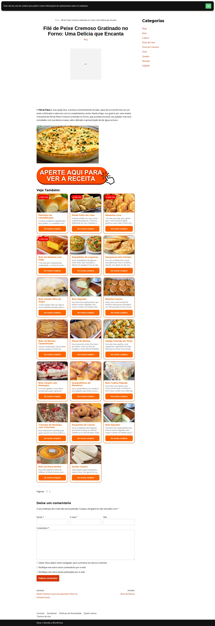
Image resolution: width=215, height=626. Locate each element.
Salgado (146, 65)
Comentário (43, 528)
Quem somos (90, 613)
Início (57, 20)
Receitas (146, 61)
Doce (144, 51)
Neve (39, 622)
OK (208, 6)
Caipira (145, 37)
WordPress (58, 622)
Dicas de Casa (148, 42)
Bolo (144, 33)
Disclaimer (52, 613)
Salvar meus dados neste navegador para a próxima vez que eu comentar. (73, 562)
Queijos (145, 56)
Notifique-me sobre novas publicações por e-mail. (62, 572)
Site (105, 517)
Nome (40, 517)
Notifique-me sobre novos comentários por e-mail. (62, 567)
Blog (86, 39)
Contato (40, 613)
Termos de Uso (44, 616)
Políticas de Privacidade (70, 613)
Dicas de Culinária (150, 47)
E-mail (73, 517)
